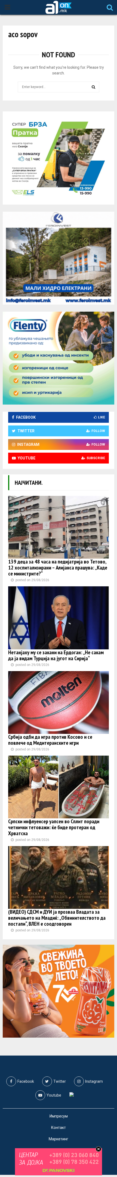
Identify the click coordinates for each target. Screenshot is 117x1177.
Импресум (59, 1116)
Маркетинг (58, 1139)
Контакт (58, 1127)
